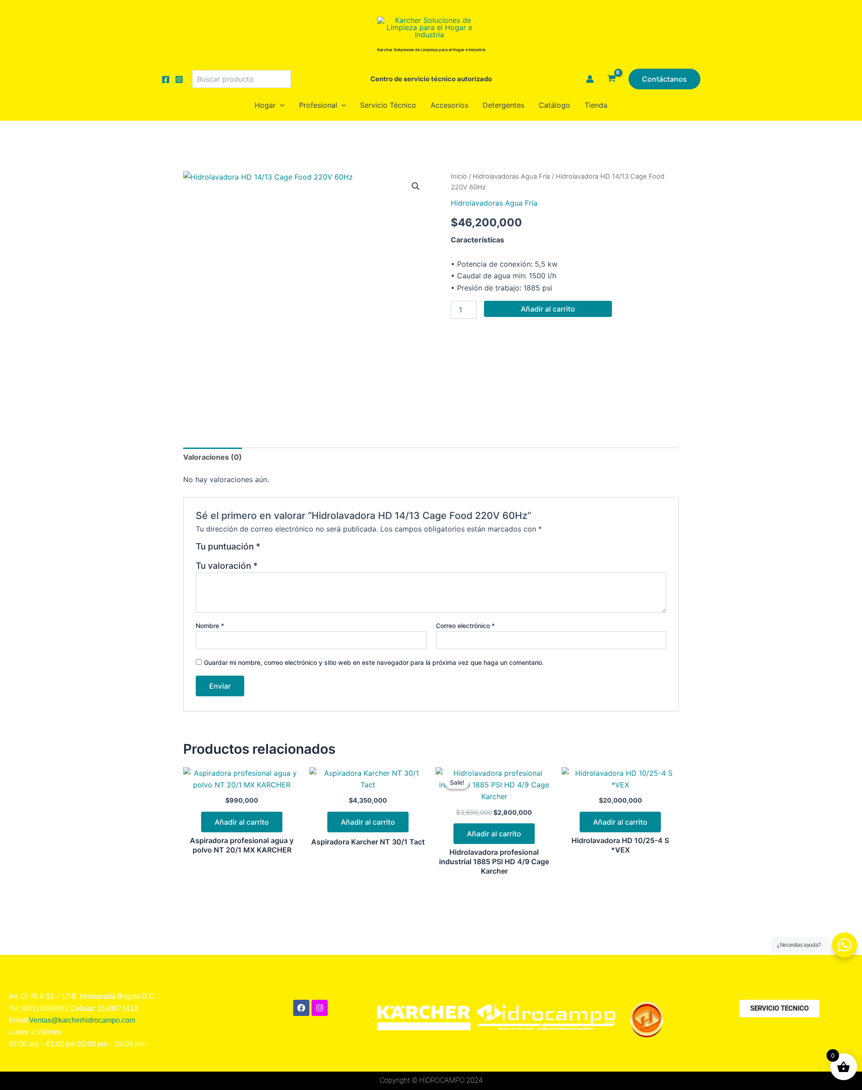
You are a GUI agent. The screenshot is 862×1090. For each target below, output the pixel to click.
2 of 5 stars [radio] (280, 549)
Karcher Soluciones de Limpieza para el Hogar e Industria (431, 49)
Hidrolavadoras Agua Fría (511, 176)
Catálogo (554, 105)
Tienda (596, 105)
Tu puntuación (228, 547)
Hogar (265, 105)
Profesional (318, 105)
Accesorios (449, 105)
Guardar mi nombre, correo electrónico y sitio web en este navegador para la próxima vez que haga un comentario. (374, 662)
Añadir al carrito (548, 308)
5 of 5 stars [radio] (312, 549)
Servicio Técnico (388, 105)
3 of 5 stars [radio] (290, 549)
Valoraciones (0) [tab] (212, 457)
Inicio (459, 176)
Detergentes (503, 105)
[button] (664, 79)
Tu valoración (227, 565)
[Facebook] (166, 79)
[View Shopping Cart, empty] (611, 79)
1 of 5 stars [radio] (268, 549)
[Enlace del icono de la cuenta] (590, 79)
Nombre (210, 625)
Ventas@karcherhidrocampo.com (82, 1020)
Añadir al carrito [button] (242, 822)
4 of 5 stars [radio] (301, 549)
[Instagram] (179, 79)
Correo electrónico (465, 625)
